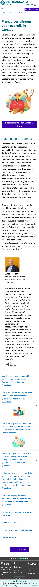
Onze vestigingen (32, 572)
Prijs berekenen (31, 9)
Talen (3, 12)
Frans (10, 12)
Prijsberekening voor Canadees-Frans (19, 124)
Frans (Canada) (21, 12)
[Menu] (2, 9)
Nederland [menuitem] (29, 4)
